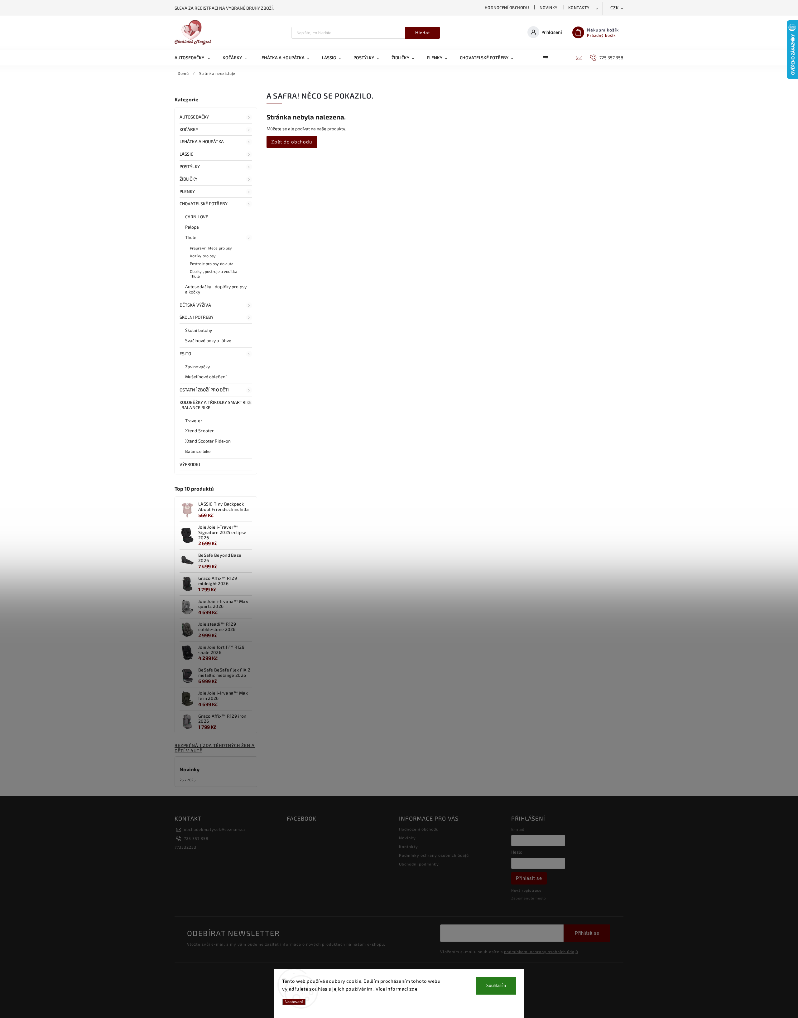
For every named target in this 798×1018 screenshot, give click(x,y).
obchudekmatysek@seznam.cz (215, 829)
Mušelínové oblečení (205, 376)
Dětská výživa (195, 305)
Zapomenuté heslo (528, 898)
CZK (614, 8)
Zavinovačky (197, 366)
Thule (191, 237)
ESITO (185, 353)
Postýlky (190, 166)
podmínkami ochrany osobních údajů (541, 951)
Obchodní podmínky (419, 863)
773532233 (185, 847)
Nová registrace (526, 890)
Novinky (549, 7)
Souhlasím (496, 985)
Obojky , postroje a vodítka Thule (213, 274)
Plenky (187, 191)
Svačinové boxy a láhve (208, 340)
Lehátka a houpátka (202, 141)
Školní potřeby (197, 317)
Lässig (187, 154)
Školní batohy (198, 330)
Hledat (422, 32)
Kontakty (579, 7)
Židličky (188, 179)
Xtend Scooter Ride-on (208, 441)
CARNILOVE (196, 216)
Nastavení (294, 1002)
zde (413, 988)
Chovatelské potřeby (204, 203)
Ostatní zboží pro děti (204, 389)
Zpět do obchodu (291, 141)
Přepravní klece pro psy (211, 247)
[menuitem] (195, 57)
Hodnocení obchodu (507, 7)
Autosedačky (194, 116)
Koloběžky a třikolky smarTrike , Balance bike (216, 405)
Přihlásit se (529, 878)
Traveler (193, 420)
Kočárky (189, 129)
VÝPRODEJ (190, 464)
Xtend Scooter (199, 430)
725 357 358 (196, 838)
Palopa (192, 227)
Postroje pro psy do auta (211, 263)
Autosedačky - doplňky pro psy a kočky (216, 289)
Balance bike (198, 451)
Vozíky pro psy (203, 255)
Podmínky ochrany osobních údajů (434, 855)
